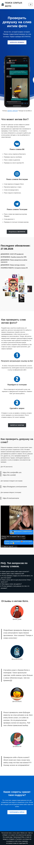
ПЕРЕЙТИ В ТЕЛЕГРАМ (17, 425)
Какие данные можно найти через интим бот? (15, 571)
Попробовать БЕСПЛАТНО (17, 231)
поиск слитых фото (14, 833)
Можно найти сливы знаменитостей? (13, 573)
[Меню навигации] (31, 4)
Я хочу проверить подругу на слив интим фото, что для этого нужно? (17, 576)
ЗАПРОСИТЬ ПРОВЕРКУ (17, 42)
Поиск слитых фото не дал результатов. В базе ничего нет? (16, 581)
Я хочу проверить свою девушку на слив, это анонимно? (15, 587)
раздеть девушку (12, 110)
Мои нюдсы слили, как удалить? (12, 584)
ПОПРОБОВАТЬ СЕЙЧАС (17, 812)
